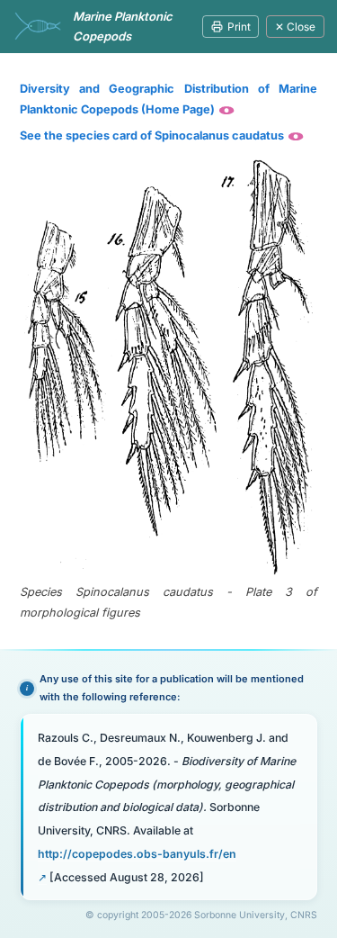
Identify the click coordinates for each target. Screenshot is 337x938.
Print (239, 26)
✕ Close (295, 26)
